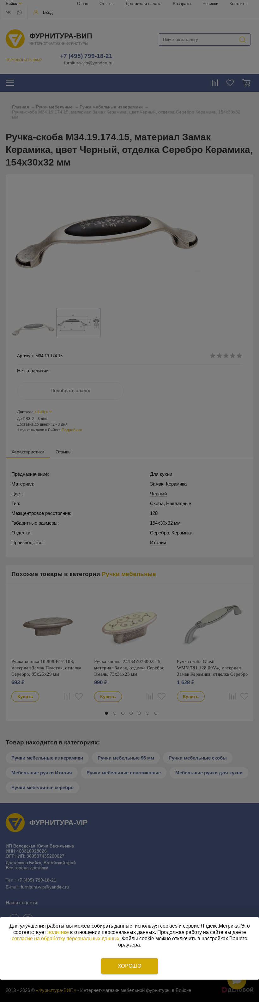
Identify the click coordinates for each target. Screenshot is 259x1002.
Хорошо (129, 966)
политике (58, 932)
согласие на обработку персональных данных (65, 938)
